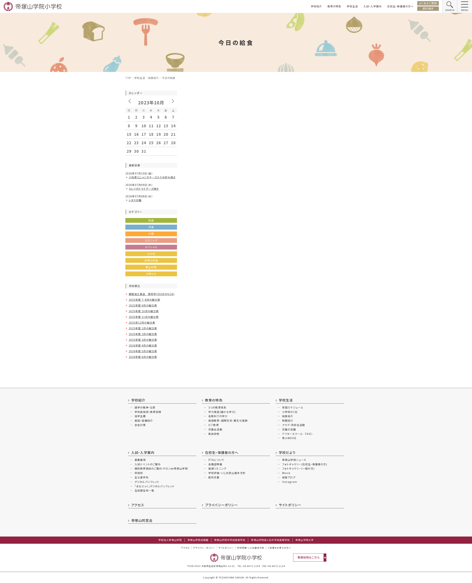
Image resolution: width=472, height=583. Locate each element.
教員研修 (213, 434)
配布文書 (213, 477)
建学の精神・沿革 (145, 407)
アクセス (137, 504)
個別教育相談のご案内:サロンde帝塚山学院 (161, 468)
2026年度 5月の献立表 (143, 351)
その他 (151, 254)
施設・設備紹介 (144, 420)
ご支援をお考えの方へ (279, 547)
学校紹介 (316, 6)
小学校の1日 (290, 412)
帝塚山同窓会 (141, 520)
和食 (151, 220)
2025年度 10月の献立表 (144, 311)
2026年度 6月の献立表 (143, 357)
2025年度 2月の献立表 (143, 334)
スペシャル (151, 247)
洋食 (151, 227)
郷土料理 (151, 267)
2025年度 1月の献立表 (143, 328)
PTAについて (216, 460)
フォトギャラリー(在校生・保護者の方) (304, 464)
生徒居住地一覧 (144, 490)
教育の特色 (334, 6)
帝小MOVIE (289, 438)
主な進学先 (142, 477)
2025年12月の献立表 (142, 322)
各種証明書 (215, 464)
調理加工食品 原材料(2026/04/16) (151, 294)
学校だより (287, 452)
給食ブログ (289, 477)
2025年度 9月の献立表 (143, 305)
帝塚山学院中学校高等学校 (229, 540)
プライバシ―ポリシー (204, 547)
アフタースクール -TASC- (297, 434)
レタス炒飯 (135, 200)
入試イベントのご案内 (148, 464)
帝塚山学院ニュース (294, 460)
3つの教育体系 (217, 407)
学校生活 (352, 6)
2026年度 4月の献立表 (143, 345)
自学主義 (140, 416)
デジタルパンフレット (147, 482)
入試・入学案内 (372, 6)
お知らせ (151, 274)
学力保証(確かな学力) (222, 412)
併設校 (139, 473)
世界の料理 (151, 260)
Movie (286, 473)
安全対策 (140, 425)
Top (128, 78)
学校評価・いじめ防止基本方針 (227, 473)
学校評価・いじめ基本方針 (250, 547)
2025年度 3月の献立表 (143, 340)
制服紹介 (287, 420)
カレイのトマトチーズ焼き (144, 189)
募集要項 (140, 460)
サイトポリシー (290, 504)
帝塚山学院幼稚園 (198, 540)
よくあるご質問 (428, 3)
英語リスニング (217, 468)
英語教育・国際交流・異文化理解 (228, 420)
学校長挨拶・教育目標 (148, 412)
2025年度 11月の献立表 (144, 317)
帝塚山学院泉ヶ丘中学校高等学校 (270, 540)
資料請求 (427, 8)
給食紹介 (153, 78)
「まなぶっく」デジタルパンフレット (155, 486)
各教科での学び (218, 416)
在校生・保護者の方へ (400, 6)
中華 (151, 234)
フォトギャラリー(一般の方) (298, 468)
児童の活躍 (289, 429)
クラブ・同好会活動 (293, 425)
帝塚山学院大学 (304, 540)
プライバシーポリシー (221, 504)
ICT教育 (213, 425)
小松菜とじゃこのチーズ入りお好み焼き (152, 177)
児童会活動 (215, 429)
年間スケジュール (292, 407)
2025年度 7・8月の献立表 (144, 300)
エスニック (151, 240)
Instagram (289, 482)
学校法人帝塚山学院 (170, 540)
